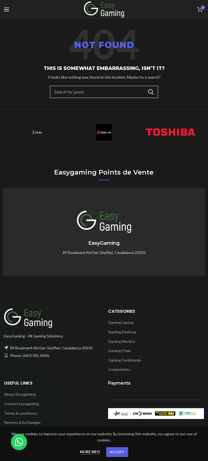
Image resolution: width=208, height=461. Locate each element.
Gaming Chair (119, 350)
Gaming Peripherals (124, 360)
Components (119, 369)
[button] (19, 442)
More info (90, 452)
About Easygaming (20, 394)
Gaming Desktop (122, 332)
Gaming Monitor (121, 341)
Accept (117, 452)
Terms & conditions (20, 413)
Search (151, 92)
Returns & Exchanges (22, 422)
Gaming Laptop (121, 322)
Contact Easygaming (21, 403)
